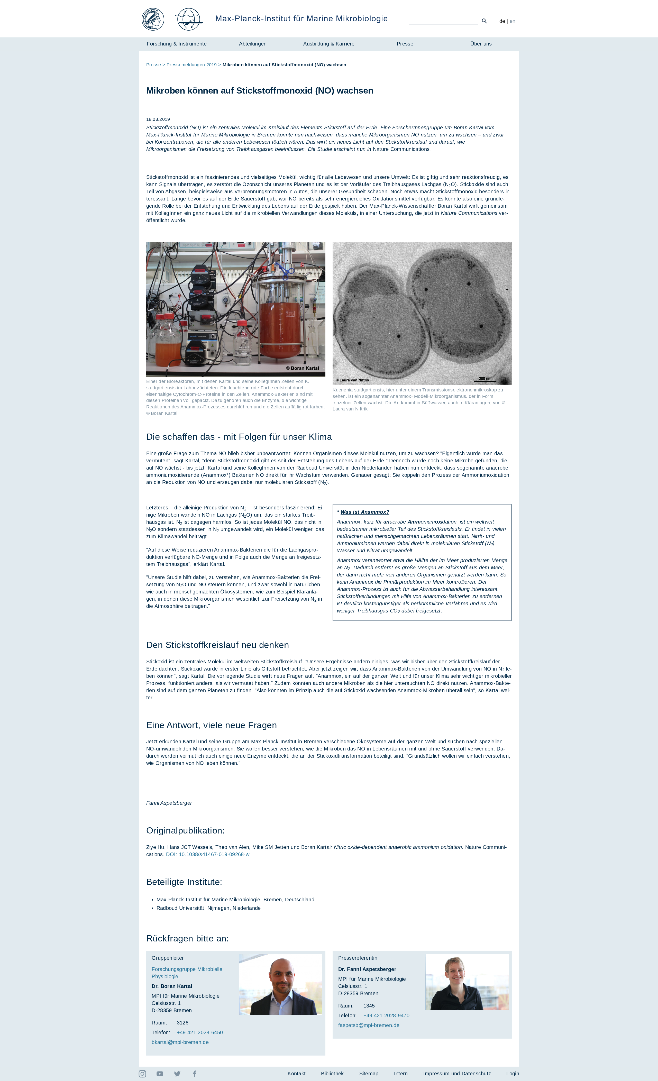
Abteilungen (253, 44)
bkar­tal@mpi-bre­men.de (180, 1042)
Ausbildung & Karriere (329, 44)
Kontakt (297, 1073)
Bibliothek (332, 1073)
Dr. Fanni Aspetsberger (367, 969)
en (513, 21)
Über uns (481, 44)
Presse (405, 44)
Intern (401, 1073)
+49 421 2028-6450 (200, 1032)
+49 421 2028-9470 (386, 1015)
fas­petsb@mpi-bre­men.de (368, 1025)
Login (512, 1073)
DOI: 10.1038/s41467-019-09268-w (207, 854)
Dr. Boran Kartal (172, 986)
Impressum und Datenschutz (457, 1073)
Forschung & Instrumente (177, 44)
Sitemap (369, 1073)
